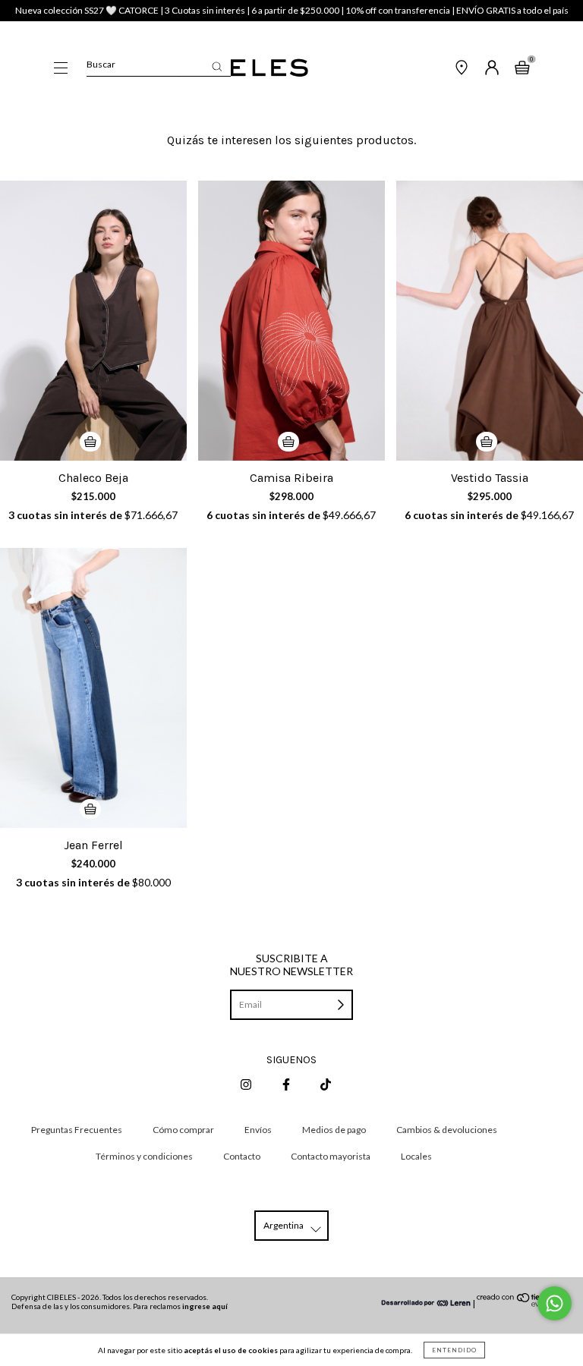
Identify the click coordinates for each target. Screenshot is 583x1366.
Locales (416, 1156)
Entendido (454, 1350)
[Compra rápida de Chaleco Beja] (90, 442)
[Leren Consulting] (426, 1303)
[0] (522, 69)
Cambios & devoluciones (446, 1129)
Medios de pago (334, 1129)
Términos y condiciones (144, 1156)
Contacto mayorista (330, 1156)
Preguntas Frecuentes (76, 1129)
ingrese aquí (205, 1306)
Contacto (241, 1156)
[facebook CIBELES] (287, 1084)
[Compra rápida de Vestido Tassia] (486, 442)
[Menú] (60, 69)
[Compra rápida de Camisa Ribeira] (288, 442)
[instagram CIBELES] (246, 1084)
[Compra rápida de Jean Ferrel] (90, 809)
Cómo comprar (183, 1129)
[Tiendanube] (524, 1303)
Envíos (258, 1129)
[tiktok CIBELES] (325, 1084)
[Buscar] (216, 66)
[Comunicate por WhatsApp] (554, 1303)
